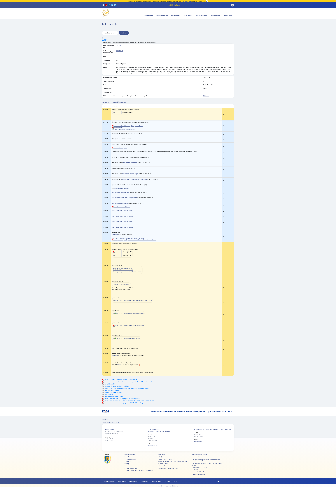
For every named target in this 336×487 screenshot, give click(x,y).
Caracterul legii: (107, 88)
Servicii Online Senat (174, 5)
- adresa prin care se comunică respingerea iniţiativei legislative (122, 399)
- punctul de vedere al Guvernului (113, 392)
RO (232, 5)
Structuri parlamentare (162, 15)
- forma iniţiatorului (109, 384)
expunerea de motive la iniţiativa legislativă (124, 129)
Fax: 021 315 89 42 (152, 440)
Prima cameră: (106, 60)
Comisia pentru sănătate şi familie (121, 284)
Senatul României (148, 15)
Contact (175, 481)
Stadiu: (105, 85)
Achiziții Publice (122, 481)
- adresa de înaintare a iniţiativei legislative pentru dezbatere (121, 380)
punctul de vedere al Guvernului (121, 188)
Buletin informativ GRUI (131, 468)
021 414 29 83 (151, 438)
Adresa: (105, 56)
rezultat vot (115, 234)
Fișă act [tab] (123, 33)
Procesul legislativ (175, 15)
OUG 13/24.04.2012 (187, 1)
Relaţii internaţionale (201, 15)
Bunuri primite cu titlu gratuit (200, 467)
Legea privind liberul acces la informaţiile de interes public (173, 461)
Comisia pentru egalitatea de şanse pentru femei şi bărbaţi (127, 272)
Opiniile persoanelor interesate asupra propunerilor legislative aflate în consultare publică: (125, 96)
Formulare (195, 469)
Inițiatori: (105, 67)
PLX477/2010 (119, 51)
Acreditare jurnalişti (130, 457)
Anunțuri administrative (109, 481)
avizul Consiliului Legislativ (120, 148)
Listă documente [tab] (110, 33)
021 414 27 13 (197, 434)
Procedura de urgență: (108, 81)
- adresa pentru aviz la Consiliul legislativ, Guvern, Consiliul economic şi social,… (126, 388)
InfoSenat (128, 466)
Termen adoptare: (107, 92)
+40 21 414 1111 (109, 439)
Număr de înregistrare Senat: (108, 46)
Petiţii (160, 457)
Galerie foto (128, 461)
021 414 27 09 (151, 436)
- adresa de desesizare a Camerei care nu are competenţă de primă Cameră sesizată (128, 382)
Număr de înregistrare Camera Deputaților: (108, 51)
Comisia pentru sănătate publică (131, 162)
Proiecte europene (215, 15)
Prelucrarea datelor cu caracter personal (169, 468)
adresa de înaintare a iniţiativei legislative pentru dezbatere (128, 126)
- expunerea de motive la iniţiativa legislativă (116, 386)
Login (218, 481)
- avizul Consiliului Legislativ (112, 390)
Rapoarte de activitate (164, 466)
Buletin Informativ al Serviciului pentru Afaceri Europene (139, 470)
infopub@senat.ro (152, 445)
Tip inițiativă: (106, 63)
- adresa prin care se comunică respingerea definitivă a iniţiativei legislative (125, 403)
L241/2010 (106, 40)
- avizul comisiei (108, 394)
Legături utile (167, 481)
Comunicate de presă (131, 459)
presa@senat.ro (198, 441)
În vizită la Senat (145, 481)
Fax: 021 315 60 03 (199, 436)
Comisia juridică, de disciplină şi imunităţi (123, 270)
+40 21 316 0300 (109, 440)
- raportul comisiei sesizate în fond (113, 396)
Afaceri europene (188, 15)
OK (206, 1)
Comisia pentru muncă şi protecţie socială (123, 268)
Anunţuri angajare (133, 481)
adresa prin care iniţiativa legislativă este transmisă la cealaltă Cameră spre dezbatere (135, 240)
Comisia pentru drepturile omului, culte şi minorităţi (134, 179)
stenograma (120, 364)
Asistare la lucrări (163, 463)
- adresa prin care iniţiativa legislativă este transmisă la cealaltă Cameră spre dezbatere (129, 401)
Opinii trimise (206, 96)
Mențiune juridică (228, 15)
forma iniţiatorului (118, 127)
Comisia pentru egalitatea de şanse (130, 173)
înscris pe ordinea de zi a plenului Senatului (122, 210)
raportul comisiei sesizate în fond (122, 207)
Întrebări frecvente (156, 481)
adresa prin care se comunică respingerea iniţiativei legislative (129, 238)
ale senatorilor (196, 457)
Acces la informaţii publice (165, 459)
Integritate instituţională (199, 474)
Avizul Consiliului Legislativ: (110, 77)
